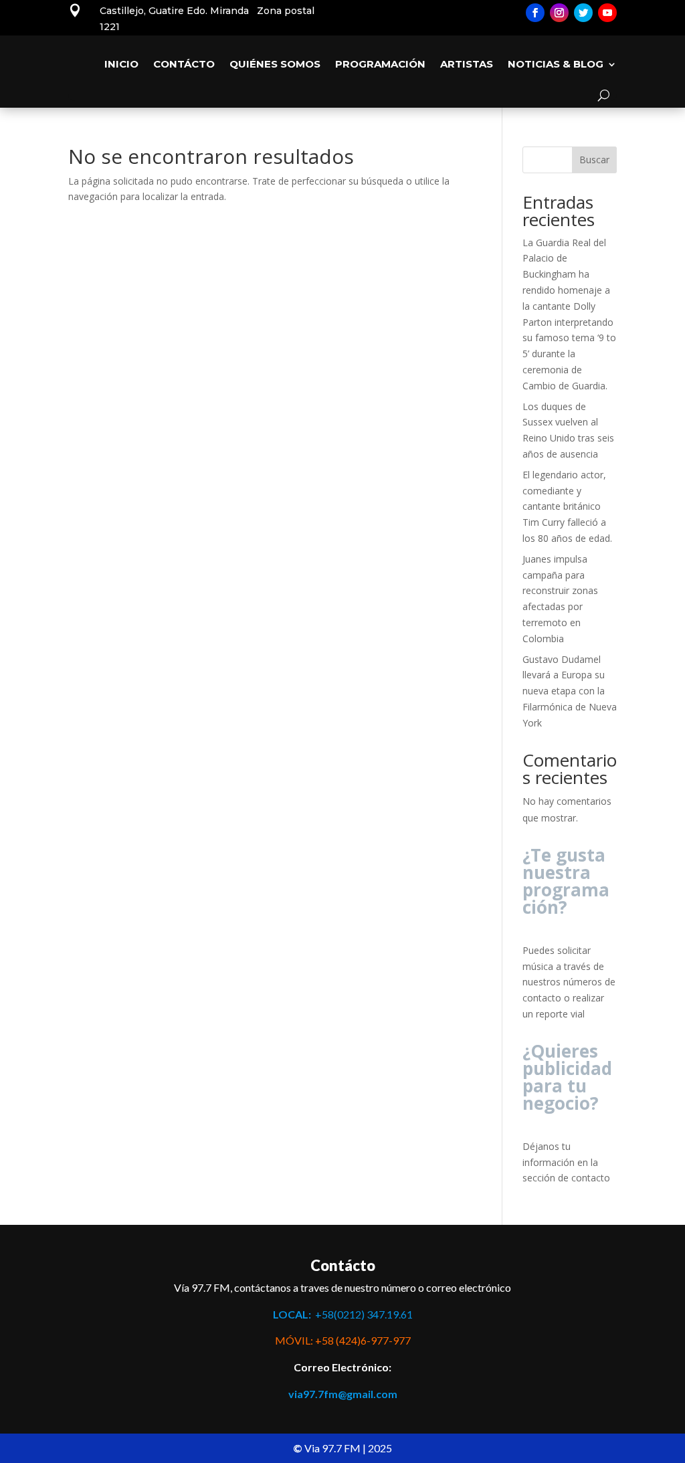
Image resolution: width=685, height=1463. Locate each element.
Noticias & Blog (555, 64)
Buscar (594, 159)
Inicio (121, 64)
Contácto (184, 64)
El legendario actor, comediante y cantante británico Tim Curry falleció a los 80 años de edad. (567, 506)
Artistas (466, 64)
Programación (380, 64)
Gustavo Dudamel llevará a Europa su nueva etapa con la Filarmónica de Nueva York (569, 691)
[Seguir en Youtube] (607, 12)
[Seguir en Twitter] (583, 12)
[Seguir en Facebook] (535, 12)
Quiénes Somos (274, 64)
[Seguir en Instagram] (559, 12)
